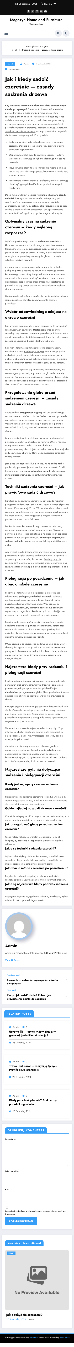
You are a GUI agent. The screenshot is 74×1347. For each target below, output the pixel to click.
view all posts (12, 960)
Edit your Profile (52, 953)
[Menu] (6, 33)
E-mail (7, 1189)
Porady (19, 1253)
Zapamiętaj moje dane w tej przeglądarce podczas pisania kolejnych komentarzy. (35, 1213)
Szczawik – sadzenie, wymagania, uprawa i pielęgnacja (33, 981)
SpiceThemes (65, 1341)
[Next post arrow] (66, 997)
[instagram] (41, 11)
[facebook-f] (28, 11)
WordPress (34, 1341)
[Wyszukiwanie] (58, 33)
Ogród (10, 64)
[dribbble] (37, 11)
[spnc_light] (66, 33)
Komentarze (10, 1139)
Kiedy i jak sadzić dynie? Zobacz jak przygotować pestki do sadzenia (29, 997)
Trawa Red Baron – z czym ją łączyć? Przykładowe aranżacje (33, 1068)
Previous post (13, 975)
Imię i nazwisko (12, 1171)
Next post (11, 990)
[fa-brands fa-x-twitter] (32, 11)
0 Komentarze (14, 69)
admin (26, 64)
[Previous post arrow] (66, 980)
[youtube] (45, 11)
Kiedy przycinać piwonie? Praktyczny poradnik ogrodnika (33, 1102)
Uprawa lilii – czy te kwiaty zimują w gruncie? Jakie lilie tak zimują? (32, 1033)
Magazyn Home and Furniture (36, 19)
